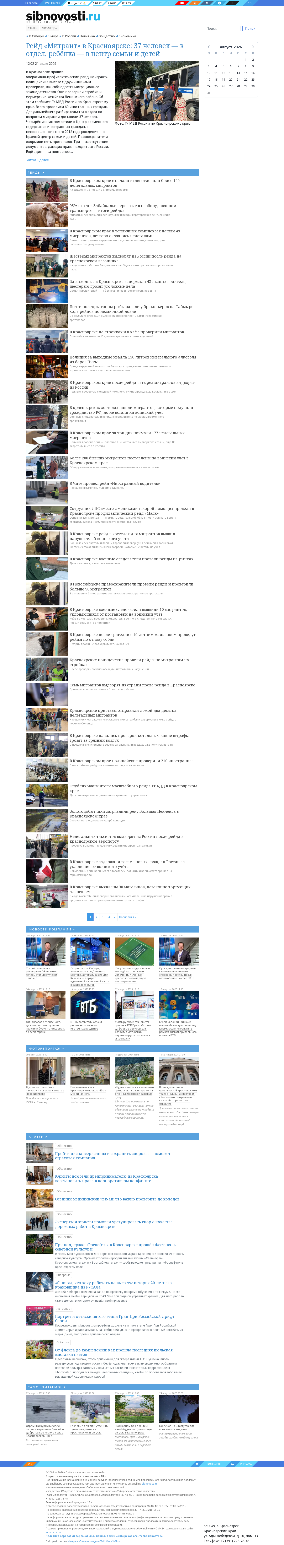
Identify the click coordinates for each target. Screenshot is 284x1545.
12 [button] (223, 73)
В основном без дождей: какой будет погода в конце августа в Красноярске (133, 1429)
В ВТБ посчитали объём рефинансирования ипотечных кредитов (86, 1025)
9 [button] (253, 66)
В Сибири (36, 36)
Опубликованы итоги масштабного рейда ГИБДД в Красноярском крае (133, 788)
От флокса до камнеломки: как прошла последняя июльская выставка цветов (114, 1352)
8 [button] (246, 66)
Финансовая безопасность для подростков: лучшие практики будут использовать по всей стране (45, 1027)
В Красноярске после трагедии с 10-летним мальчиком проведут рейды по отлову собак (133, 637)
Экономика (127, 36)
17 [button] (208, 79)
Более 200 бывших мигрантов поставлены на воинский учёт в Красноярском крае (129, 460)
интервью (63, 1275)
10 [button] (208, 73)
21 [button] (238, 79)
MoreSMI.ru (113, 1541)
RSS (30, 1464)
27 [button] (230, 86)
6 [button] (231, 66)
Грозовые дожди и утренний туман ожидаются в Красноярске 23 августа (89, 1429)
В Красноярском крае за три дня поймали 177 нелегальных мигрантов (127, 435)
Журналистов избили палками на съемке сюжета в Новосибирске (45, 1090)
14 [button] (238, 73)
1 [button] (246, 59)
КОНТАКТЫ (214, 1464)
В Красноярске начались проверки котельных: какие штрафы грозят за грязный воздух (129, 738)
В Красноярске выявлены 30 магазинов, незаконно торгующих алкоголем (130, 889)
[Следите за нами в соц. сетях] (182, 3)
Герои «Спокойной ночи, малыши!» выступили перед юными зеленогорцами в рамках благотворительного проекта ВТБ (178, 1028)
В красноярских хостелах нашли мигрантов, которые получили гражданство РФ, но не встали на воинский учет (131, 410)
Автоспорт (64, 1309)
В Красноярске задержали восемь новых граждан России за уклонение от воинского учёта (127, 864)
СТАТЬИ (38, 1136)
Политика (87, 36)
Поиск (250, 28)
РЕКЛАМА (246, 1464)
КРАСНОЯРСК (52, 3)
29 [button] (245, 86)
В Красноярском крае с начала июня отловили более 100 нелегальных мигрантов (125, 183)
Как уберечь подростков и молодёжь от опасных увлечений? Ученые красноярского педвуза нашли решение (132, 974)
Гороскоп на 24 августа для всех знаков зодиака (176, 1427)
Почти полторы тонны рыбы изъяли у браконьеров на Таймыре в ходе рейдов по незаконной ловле (133, 309)
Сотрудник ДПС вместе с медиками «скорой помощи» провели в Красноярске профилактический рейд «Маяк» (132, 511)
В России (69, 36)
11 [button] (216, 73)
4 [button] (216, 66)
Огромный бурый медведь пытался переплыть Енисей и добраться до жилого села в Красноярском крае (45, 1431)
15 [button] (245, 73)
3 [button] (209, 66)
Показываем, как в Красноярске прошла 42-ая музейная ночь (88, 1090)
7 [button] (238, 66)
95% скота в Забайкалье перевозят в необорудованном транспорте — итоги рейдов (123, 208)
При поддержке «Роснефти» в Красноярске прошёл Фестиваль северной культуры (115, 1247)
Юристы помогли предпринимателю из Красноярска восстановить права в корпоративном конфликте (106, 1178)
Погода (72, 3)
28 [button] (238, 86)
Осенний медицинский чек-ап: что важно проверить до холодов (117, 1198)
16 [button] (253, 73)
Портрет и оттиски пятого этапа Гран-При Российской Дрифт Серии (114, 1318)
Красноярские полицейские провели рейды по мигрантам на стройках (129, 662)
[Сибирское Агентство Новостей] (63, 15)
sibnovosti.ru (150, 1483)
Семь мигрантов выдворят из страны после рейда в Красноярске (132, 684)
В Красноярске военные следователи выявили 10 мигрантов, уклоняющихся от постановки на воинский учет (128, 612)
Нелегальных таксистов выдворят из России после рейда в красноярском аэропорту (126, 839)
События (63, 1342)
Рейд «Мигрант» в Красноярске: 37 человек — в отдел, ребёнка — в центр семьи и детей (105, 49)
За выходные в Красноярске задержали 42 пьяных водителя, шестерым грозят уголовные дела (128, 284)
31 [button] (208, 93)
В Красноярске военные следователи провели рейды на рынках (131, 558)
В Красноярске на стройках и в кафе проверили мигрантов (127, 331)
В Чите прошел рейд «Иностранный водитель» (115, 483)
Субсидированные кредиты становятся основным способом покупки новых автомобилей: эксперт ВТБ (177, 973)
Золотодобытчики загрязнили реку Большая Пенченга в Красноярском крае (124, 814)
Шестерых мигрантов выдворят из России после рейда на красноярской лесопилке (126, 258)
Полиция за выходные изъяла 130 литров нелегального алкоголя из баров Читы (133, 359)
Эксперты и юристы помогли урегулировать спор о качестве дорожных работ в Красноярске (114, 1224)
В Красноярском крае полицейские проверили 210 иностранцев (132, 760)
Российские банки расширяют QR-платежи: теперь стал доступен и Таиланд (42, 973)
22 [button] (245, 79)
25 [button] (216, 86)
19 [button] (223, 79)
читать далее (38, 160)
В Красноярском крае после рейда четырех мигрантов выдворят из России (132, 385)
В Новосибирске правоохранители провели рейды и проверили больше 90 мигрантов (131, 586)
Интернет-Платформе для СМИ (86, 1541)
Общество (107, 36)
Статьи (32, 28)
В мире (52, 36)
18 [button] (216, 79)
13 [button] (230, 73)
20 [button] (230, 79)
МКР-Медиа (49, 28)
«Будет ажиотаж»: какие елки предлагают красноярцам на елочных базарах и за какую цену (134, 1092)
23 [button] (253, 79)
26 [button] (223, 86)
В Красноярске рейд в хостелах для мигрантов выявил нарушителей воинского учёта (122, 536)
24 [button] (208, 86)
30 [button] (253, 86)
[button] (209, 47)
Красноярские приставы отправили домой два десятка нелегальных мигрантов (123, 713)
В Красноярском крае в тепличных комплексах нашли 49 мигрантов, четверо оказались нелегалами (125, 233)
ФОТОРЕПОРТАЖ (46, 1048)
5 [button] (223, 66)
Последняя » (127, 917)
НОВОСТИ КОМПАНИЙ (52, 929)
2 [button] (253, 59)
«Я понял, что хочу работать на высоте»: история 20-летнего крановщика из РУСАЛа (113, 1285)
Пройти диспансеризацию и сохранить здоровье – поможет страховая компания (112, 1156)
